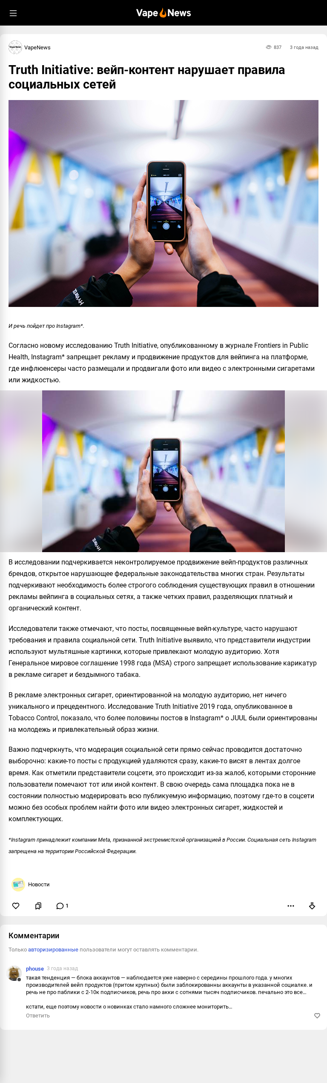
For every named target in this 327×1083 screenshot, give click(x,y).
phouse (35, 969)
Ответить (38, 1015)
